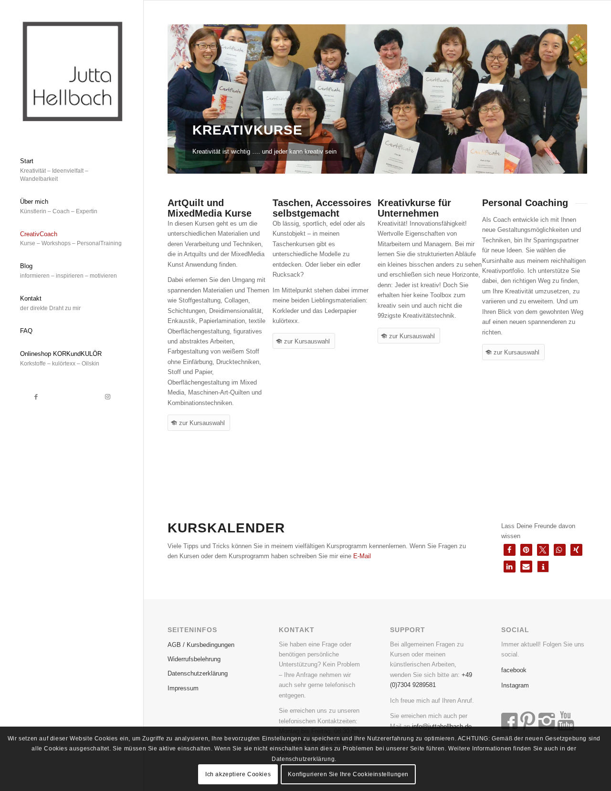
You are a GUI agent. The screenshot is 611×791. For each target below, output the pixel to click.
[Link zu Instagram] (107, 397)
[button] (510, 550)
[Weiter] (565, 99)
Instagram (515, 685)
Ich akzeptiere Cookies (238, 774)
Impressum (183, 688)
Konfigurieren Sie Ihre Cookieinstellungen (348, 774)
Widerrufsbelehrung (194, 659)
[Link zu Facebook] (36, 397)
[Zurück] (189, 99)
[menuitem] (72, 170)
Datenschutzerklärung (198, 673)
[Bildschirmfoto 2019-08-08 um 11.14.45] (71, 70)
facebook (514, 670)
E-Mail (362, 556)
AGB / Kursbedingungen (201, 644)
